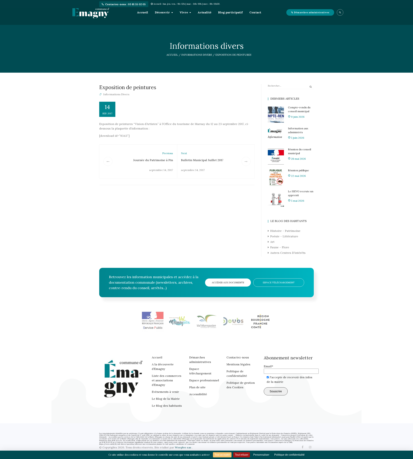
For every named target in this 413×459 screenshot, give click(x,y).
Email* (268, 366)
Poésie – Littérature (284, 236)
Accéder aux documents (228, 282)
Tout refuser (241, 454)
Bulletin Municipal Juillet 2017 (202, 160)
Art (272, 242)
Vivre (184, 12)
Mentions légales (238, 364)
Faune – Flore (279, 247)
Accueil (142, 12)
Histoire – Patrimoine (285, 231)
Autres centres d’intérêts (288, 253)
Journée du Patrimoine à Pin (153, 160)
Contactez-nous (238, 357)
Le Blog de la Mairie (166, 399)
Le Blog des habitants (167, 405)
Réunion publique (298, 170)
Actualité (204, 12)
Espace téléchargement (279, 282)
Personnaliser (261, 454)
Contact (255, 12)
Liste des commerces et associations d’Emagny (166, 380)
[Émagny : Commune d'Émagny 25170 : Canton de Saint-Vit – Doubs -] (91, 12)
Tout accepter (222, 454)
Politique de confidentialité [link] (289, 454)
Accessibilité (198, 394)
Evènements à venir (165, 392)
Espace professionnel (204, 380)
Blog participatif (230, 12)
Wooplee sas (183, 447)
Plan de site (197, 387)
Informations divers (116, 94)
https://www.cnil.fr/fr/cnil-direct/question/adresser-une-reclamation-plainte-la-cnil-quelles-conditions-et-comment (147, 444)
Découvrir (162, 12)
